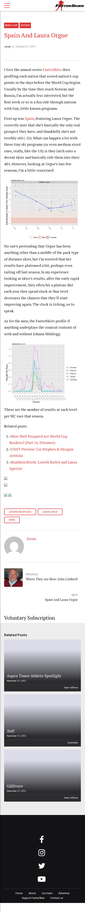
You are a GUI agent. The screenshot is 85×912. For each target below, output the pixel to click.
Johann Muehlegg (20, 512)
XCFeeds (25, 25)
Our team (47, 893)
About (32, 893)
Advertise (64, 893)
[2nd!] (42, 721)
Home (19, 893)
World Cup (11, 25)
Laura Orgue (50, 512)
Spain (29, 118)
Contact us (56, 897)
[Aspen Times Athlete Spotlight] (42, 665)
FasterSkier (52, 69)
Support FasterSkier (33, 897)
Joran (7, 46)
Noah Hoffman (71, 688)
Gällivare (15, 785)
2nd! (11, 730)
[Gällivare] (42, 776)
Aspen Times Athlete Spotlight (34, 675)
